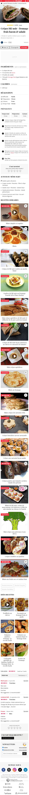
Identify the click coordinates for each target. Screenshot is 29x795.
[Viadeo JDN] (21, 790)
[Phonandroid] (21, 793)
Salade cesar (6, 188)
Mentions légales (5, 777)
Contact (13, 774)
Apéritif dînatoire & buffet (10, 3)
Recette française (20, 585)
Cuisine (5, 747)
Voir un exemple (23, 747)
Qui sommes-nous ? (7, 774)
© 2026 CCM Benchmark (22, 777)
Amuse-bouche (22, 3)
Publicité (18, 774)
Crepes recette (6, 183)
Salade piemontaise (8, 190)
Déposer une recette (7, 738)
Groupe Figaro (13, 777)
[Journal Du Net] (21, 784)
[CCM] (8, 784)
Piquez (12, 152)
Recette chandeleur (7, 589)
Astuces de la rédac (8, 750)
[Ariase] (8, 793)
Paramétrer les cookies (17, 776)
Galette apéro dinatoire (9, 181)
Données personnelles (6, 776)
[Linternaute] (8, 787)
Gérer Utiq (25, 776)
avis (20, 25)
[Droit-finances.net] (21, 787)
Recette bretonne (7, 585)
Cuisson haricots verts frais (10, 194)
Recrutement (23, 774)
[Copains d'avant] (8, 790)
